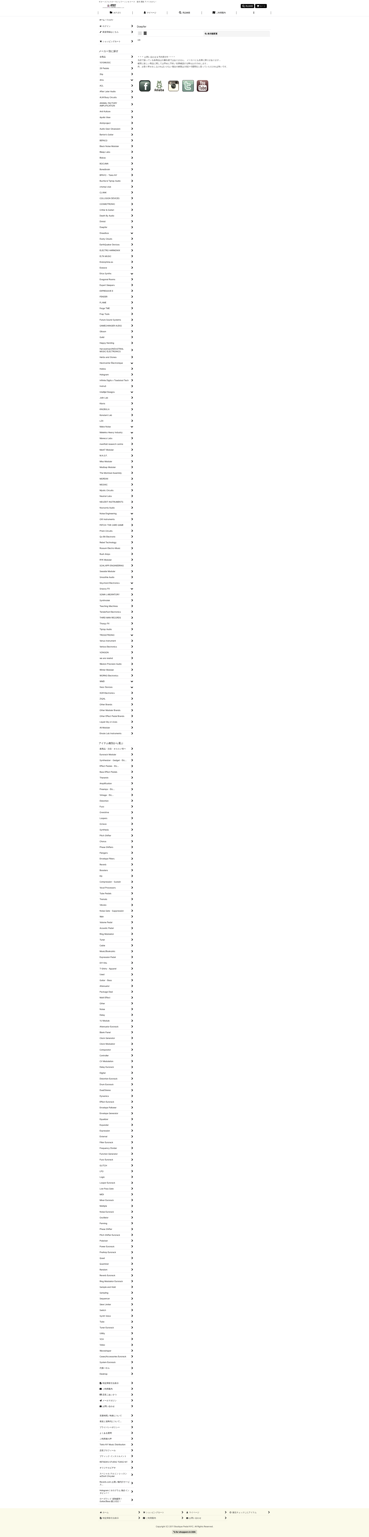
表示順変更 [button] (212, 33)
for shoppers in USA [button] (185, 1532)
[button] (247, 6)
